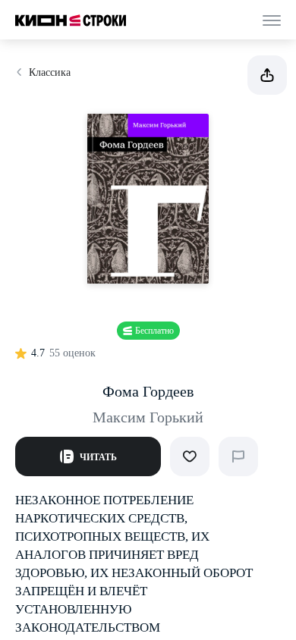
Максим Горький (148, 417)
